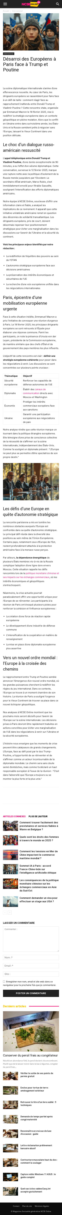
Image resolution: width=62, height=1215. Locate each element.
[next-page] (10, 912)
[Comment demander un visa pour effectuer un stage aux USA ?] (10, 901)
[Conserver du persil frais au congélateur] (31, 1031)
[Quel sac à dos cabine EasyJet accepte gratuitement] (10, 1191)
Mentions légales (42, 1206)
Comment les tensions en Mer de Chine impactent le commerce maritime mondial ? (39, 855)
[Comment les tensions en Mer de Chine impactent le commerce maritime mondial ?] (10, 855)
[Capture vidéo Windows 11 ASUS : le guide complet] (10, 1177)
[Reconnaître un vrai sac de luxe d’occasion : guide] (10, 1133)
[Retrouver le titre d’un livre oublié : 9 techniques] (10, 1105)
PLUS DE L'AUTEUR (38, 816)
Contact (16, 1206)
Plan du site (27, 1206)
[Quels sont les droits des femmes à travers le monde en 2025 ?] (10, 840)
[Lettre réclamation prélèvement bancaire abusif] (10, 1148)
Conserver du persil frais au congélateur (30, 1055)
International (17, 11)
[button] (5, 4)
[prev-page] (5, 912)
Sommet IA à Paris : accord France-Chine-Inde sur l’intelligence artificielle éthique (38, 869)
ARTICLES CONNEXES (14, 816)
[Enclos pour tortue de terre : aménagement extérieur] (10, 1090)
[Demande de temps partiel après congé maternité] (10, 1119)
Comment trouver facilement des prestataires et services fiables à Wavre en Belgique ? (39, 826)
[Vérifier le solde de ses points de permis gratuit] (10, 1076)
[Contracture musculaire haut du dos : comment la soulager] (10, 1162)
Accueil (6, 11)
